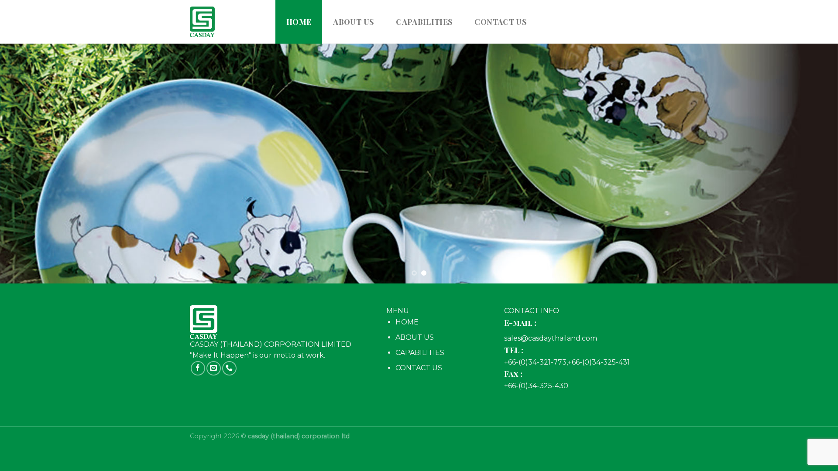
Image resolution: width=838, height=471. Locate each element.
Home (298, 22)
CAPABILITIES (424, 22)
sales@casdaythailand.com (550, 338)
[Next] (810, 164)
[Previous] (28, 164)
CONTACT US (500, 22)
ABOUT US (353, 22)
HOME (407, 322)
